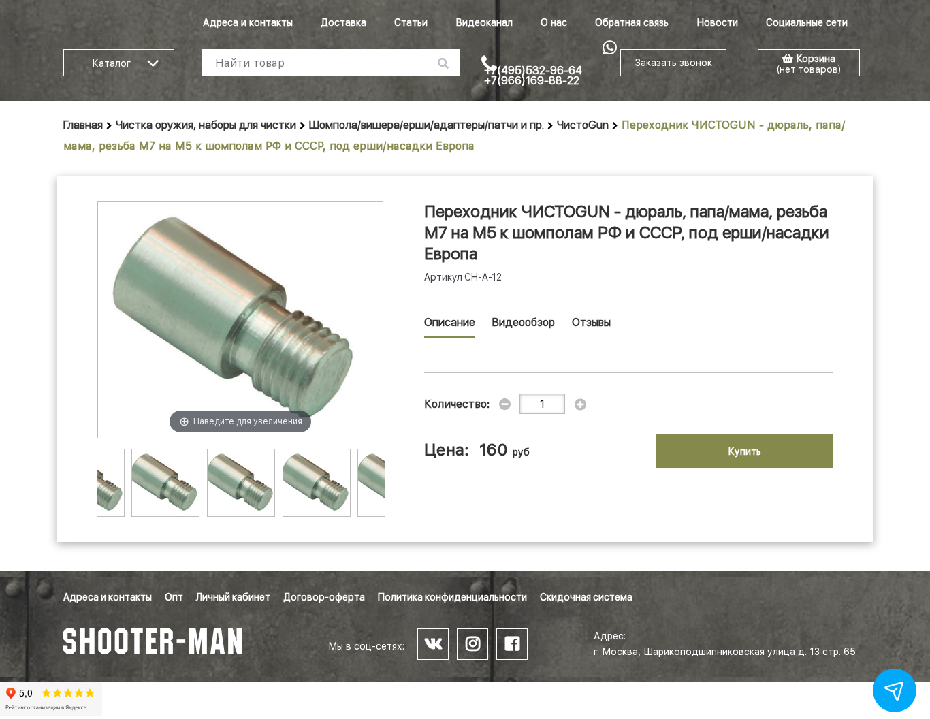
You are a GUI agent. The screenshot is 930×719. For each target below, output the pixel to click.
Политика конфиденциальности (452, 597)
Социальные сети (807, 22)
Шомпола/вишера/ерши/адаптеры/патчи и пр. (426, 124)
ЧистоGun (583, 124)
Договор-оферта (324, 597)
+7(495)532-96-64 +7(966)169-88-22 (533, 75)
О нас (554, 22)
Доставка (343, 22)
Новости (717, 22)
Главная (83, 124)
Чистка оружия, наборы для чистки (206, 124)
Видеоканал (484, 22)
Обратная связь (632, 22)
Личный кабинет (233, 597)
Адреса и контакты (248, 22)
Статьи (411, 22)
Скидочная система (586, 597)
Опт (174, 597)
